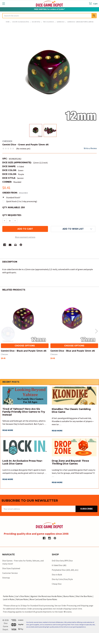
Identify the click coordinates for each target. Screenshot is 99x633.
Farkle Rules (8, 596)
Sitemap (6, 577)
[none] (49, 73)
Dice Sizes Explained (11, 568)
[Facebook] (4, 244)
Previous (2, 331)
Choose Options (25, 345)
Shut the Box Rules (84, 596)
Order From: (15, 193)
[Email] (10, 244)
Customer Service (10, 573)
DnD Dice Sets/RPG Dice (62, 560)
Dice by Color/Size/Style (62, 579)
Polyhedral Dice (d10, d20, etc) (65, 570)
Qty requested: (12, 215)
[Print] (15, 244)
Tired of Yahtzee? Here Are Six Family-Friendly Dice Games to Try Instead (23, 412)
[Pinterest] (21, 244)
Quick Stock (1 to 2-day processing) (21, 201)
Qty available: (13, 207)
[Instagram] (49, 538)
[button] (73, 229)
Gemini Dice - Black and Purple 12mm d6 (23, 351)
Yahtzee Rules (22, 599)
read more (7, 430)
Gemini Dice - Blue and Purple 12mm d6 (72, 351)
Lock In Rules (9, 599)
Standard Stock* (13, 197)
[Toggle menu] (3, 3)
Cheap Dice (56, 584)
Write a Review (90, 148)
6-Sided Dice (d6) (59, 565)
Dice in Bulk (57, 574)
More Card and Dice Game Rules (43, 599)
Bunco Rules (68, 596)
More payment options (25, 237)
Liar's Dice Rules (22, 596)
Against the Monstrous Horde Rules (46, 596)
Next (96, 331)
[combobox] (49, 15)
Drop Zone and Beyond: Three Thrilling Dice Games (70, 462)
